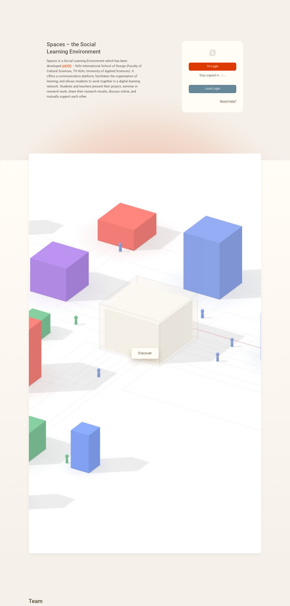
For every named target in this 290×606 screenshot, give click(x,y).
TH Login (212, 66)
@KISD (67, 66)
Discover (145, 353)
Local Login (212, 88)
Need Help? (228, 101)
